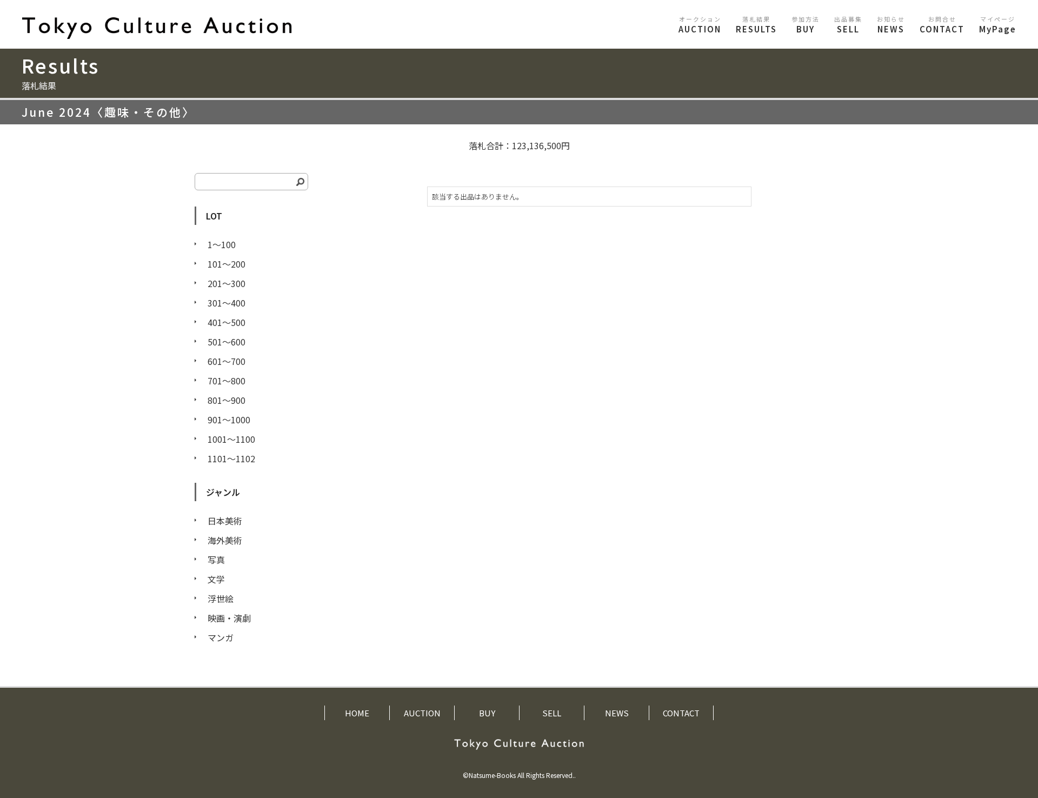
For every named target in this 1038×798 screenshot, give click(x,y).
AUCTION (699, 25)
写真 (216, 559)
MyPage (997, 25)
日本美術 (225, 520)
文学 (216, 579)
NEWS (891, 25)
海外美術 (225, 540)
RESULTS (756, 25)
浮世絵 (221, 598)
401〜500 (226, 322)
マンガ (221, 637)
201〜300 (226, 283)
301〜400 (226, 302)
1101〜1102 (231, 458)
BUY (805, 25)
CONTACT (942, 25)
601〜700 (226, 361)
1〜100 (222, 244)
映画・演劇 (229, 617)
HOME (357, 713)
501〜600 (226, 341)
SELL (848, 25)
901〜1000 (229, 419)
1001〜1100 (231, 439)
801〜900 (226, 400)
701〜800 (226, 380)
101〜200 (226, 263)
